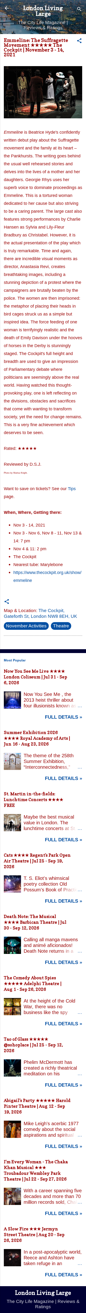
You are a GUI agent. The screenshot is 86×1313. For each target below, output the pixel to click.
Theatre (61, 625)
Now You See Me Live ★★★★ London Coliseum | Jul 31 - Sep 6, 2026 (35, 677)
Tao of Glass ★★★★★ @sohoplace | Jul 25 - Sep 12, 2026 (33, 1045)
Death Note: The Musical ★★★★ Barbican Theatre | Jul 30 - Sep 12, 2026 (35, 922)
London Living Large (43, 11)
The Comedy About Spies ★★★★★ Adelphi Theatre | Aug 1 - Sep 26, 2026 (32, 983)
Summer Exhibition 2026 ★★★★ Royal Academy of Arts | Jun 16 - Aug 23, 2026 (37, 738)
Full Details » (63, 717)
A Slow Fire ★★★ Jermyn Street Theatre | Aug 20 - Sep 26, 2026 (34, 1234)
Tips (72, 488)
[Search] (79, 9)
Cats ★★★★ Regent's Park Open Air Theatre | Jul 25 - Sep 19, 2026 (37, 861)
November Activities (26, 625)
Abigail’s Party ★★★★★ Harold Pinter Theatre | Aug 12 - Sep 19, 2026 (37, 1106)
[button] (79, 41)
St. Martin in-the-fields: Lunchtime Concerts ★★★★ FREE (33, 799)
